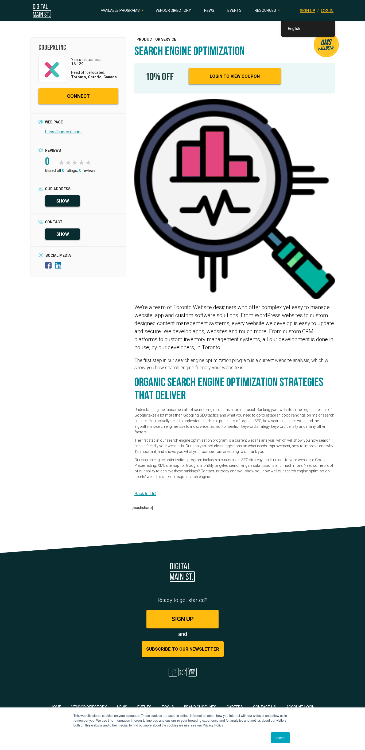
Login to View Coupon (235, 76)
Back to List (145, 493)
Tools (168, 707)
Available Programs (120, 10)
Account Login (300, 707)
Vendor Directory (173, 10)
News (209, 10)
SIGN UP (307, 10)
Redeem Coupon (310, 76)
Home (56, 707)
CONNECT (78, 96)
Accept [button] (280, 737)
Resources (265, 10)
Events (234, 10)
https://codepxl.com (63, 132)
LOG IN (327, 10)
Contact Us (264, 707)
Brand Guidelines (200, 707)
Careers (235, 707)
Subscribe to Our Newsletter (182, 649)
